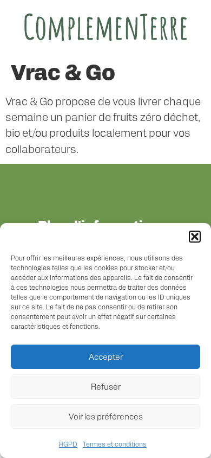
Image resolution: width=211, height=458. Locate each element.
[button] (194, 236)
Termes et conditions (115, 444)
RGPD (68, 444)
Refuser (106, 386)
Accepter (106, 356)
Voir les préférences (106, 416)
